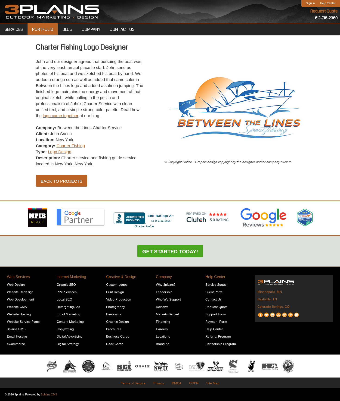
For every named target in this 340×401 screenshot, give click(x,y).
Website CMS (17, 307)
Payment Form (216, 321)
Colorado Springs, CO (273, 306)
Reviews (162, 307)
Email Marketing (68, 314)
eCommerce (16, 344)
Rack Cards (114, 344)
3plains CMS (16, 329)
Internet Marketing (71, 277)
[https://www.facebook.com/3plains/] (260, 313)
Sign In (310, 3)
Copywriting (65, 329)
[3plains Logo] (52, 11)
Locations (163, 336)
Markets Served (167, 314)
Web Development (20, 299)
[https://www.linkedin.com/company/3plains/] (272, 313)
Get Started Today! (170, 251)
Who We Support (168, 299)
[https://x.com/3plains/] (266, 313)
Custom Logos (116, 284)
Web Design (16, 284)
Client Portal (214, 292)
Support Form (215, 314)
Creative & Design (121, 277)
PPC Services (67, 292)
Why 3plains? (166, 284)
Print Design (115, 292)
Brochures (113, 329)
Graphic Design (117, 321)
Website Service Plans (23, 321)
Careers (162, 329)
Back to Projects (61, 181)
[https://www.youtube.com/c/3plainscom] (278, 313)
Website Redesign (20, 292)
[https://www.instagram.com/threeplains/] (284, 313)
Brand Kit (162, 344)
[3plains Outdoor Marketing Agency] (294, 282)
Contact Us (213, 299)
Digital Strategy (68, 344)
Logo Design (59, 152)
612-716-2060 (326, 18)
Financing (163, 321)
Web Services (18, 277)
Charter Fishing (70, 146)
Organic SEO (66, 284)
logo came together (60, 115)
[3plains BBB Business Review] (144, 228)
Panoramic (114, 314)
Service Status (215, 284)
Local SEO (64, 299)
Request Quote (324, 11)
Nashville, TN (267, 299)
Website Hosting (19, 314)
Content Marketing (70, 321)
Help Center (327, 3)
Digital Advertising (70, 336)
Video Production (118, 299)
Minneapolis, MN (269, 292)
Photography (115, 307)
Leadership (164, 292)
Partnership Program (220, 344)
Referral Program (218, 336)
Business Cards (117, 336)
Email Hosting (17, 336)
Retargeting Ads (68, 307)
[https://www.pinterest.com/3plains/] (290, 313)
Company (164, 277)
